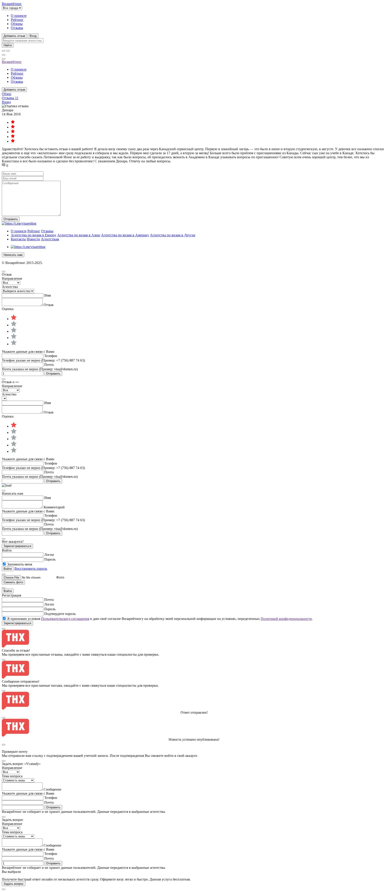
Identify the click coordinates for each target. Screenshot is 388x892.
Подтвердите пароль (60, 614)
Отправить (11, 219)
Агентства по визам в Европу (33, 235)
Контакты (18, 239)
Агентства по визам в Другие (172, 235)
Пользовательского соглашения (65, 619)
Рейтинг (17, 20)
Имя (47, 295)
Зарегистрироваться (17, 546)
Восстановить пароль (30, 568)
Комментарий (54, 507)
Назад (6, 102)
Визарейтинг (12, 62)
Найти (8, 45)
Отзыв (48, 305)
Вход (33, 36)
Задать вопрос (14, 883)
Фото (60, 577)
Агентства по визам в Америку (125, 235)
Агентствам (50, 239)
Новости (33, 239)
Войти (8, 591)
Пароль (49, 559)
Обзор (6, 94)
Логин (49, 555)
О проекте (18, 16)
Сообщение (52, 789)
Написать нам (13, 255)
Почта (49, 365)
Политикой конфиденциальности (286, 619)
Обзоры (17, 24)
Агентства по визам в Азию (78, 235)
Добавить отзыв (14, 36)
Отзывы (17, 28)
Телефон (50, 356)
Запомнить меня (19, 564)
